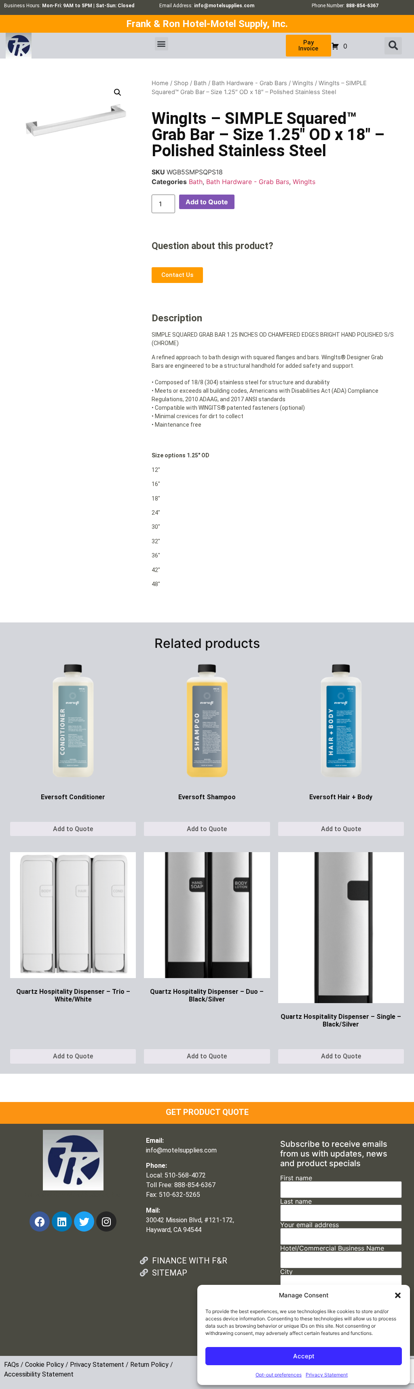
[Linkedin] (62, 1221)
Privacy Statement (327, 1375)
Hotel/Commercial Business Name (332, 1248)
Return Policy (149, 1364)
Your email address (309, 1225)
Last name (296, 1201)
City (286, 1272)
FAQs (11, 1364)
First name (296, 1178)
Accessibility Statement (39, 1374)
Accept (304, 1356)
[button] (398, 1295)
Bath (200, 83)
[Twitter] (84, 1221)
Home (160, 83)
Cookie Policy (44, 1364)
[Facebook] (40, 1221)
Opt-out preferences (279, 1375)
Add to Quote (207, 202)
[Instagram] (106, 1221)
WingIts (302, 83)
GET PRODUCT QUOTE (207, 1112)
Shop (181, 83)
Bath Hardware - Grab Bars (249, 83)
